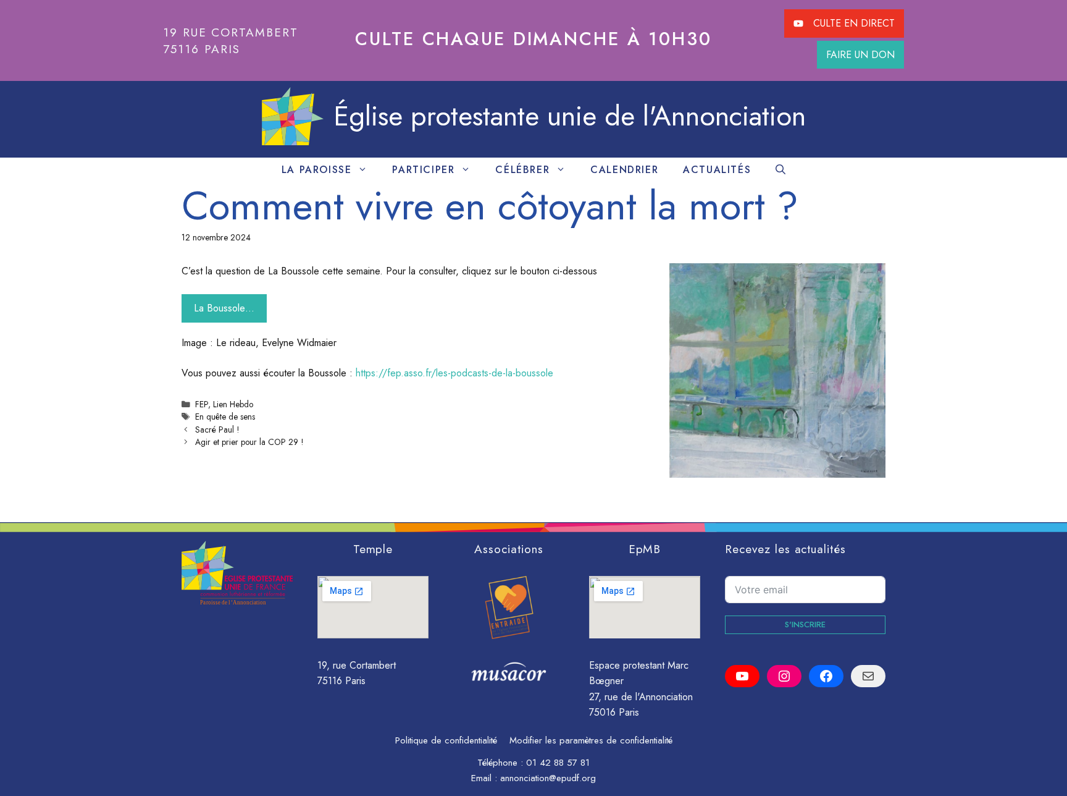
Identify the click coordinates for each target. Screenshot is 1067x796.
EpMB (645, 548)
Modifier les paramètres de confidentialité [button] (590, 740)
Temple (373, 548)
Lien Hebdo (233, 404)
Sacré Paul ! (217, 429)
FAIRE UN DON (860, 55)
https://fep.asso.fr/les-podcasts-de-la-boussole (454, 373)
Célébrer (522, 170)
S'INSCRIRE (805, 624)
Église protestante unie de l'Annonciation (569, 116)
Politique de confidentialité (446, 740)
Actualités (717, 170)
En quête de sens (225, 416)
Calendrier (624, 170)
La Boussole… (224, 308)
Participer (423, 170)
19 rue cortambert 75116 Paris (230, 40)
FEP (201, 404)
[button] (780, 170)
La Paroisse (317, 170)
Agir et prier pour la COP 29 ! (249, 442)
